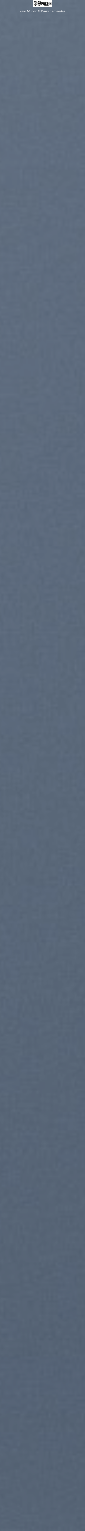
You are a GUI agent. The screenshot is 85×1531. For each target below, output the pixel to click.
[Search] (80, 4)
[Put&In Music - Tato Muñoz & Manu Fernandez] (42, 3)
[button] (6, 5)
